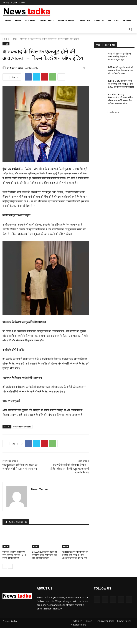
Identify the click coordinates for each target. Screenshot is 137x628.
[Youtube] (132, 3)
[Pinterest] (44, 77)
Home (5, 38)
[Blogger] (97, 599)
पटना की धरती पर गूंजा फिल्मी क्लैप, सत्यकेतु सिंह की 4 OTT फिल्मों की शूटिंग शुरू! (14, 555)
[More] (61, 77)
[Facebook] (113, 3)
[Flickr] (113, 599)
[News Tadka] (4, 68)
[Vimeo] (127, 3)
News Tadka (16, 67)
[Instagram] (118, 3)
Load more (113, 112)
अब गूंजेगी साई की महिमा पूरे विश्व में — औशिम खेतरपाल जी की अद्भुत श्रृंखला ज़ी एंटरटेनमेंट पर (69, 468)
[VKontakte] (129, 599)
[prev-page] (4, 566)
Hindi (14, 38)
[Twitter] (123, 3)
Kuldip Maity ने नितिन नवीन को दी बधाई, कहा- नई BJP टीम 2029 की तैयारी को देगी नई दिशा (75, 555)
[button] (130, 29)
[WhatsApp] (52, 77)
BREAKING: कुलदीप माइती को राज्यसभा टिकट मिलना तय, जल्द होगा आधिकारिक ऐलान (44, 555)
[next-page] (10, 566)
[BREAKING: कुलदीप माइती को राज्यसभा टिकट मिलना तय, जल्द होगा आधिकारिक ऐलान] (45, 538)
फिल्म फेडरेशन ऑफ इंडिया (22, 426)
